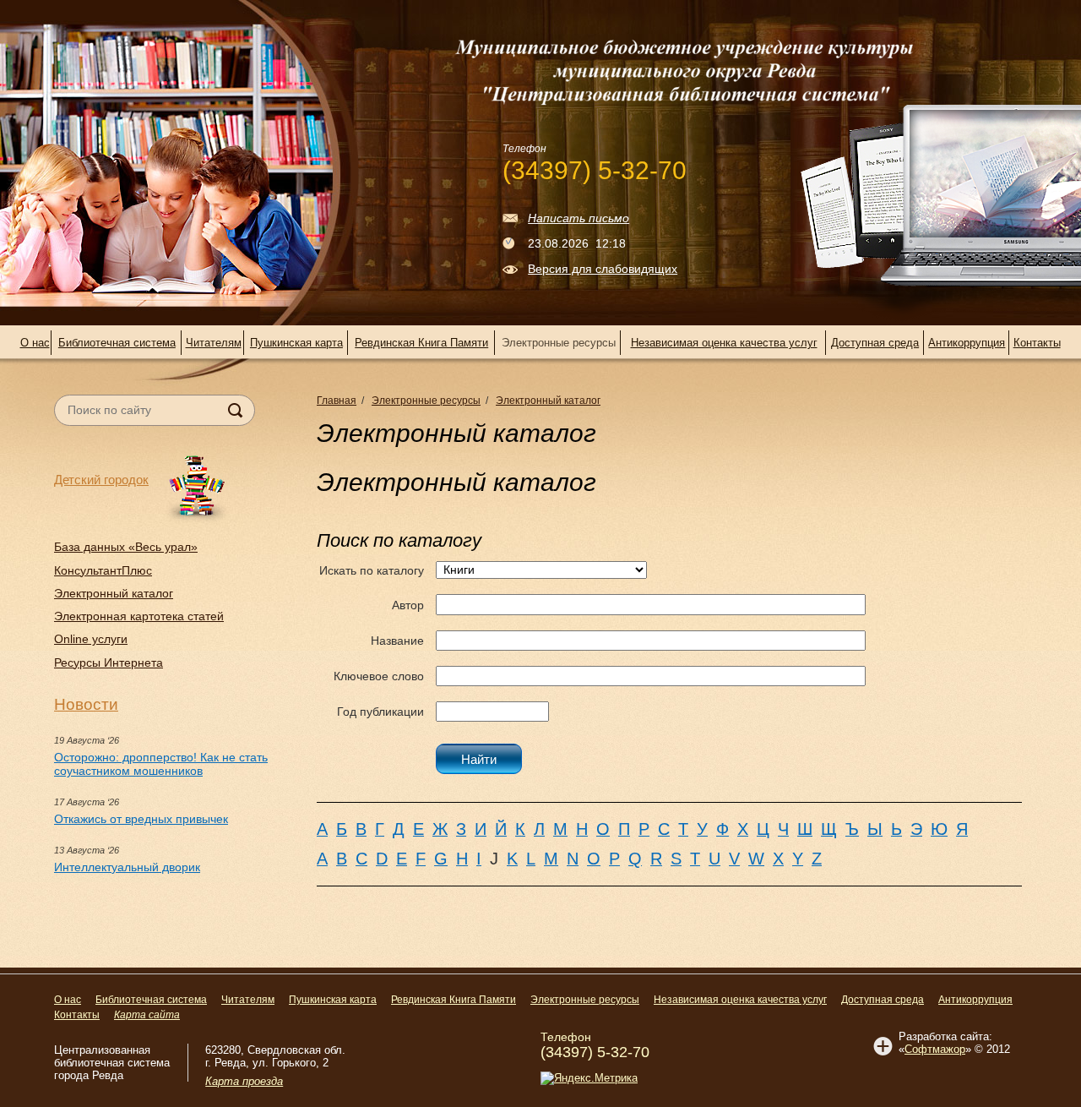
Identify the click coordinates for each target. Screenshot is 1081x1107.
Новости (86, 704)
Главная (336, 400)
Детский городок (101, 479)
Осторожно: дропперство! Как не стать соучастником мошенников (161, 763)
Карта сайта (147, 1015)
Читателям (214, 342)
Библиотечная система (117, 342)
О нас (35, 342)
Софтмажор (934, 1049)
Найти (479, 759)
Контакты (1037, 342)
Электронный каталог (113, 593)
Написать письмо (578, 218)
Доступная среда (875, 342)
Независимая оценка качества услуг (724, 342)
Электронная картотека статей (139, 616)
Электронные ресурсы (426, 400)
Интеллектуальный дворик (127, 867)
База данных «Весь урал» (126, 547)
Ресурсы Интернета (108, 662)
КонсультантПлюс (103, 570)
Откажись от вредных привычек (141, 819)
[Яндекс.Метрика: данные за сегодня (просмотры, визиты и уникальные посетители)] (589, 1078)
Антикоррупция (966, 342)
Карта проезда (244, 1081)
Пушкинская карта (296, 342)
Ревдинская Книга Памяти (421, 342)
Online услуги (91, 639)
